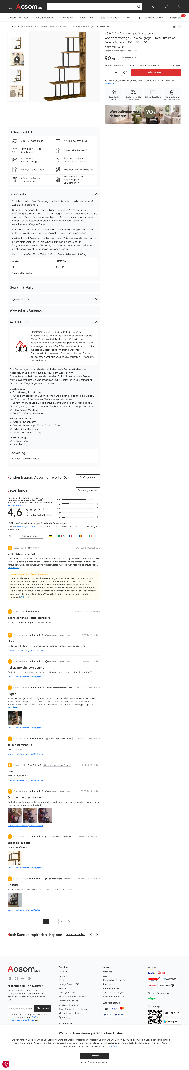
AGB (34, 1017)
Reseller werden (111, 988)
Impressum (108, 984)
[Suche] (138, 6)
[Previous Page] (38, 921)
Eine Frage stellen (88, 477)
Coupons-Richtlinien (69, 1005)
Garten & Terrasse (18, 17)
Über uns (107, 971)
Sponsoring (64, 1017)
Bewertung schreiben (88, 490)
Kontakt (63, 980)
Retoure (63, 976)
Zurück (13, 26)
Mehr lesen (25, 597)
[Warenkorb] (179, 6)
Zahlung (63, 971)
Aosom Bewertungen (113, 992)
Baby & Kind (87, 17)
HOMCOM (61, 261)
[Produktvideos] (17, 59)
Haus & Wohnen (44, 17)
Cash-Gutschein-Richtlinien (73, 1009)
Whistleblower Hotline (114, 996)
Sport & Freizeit (110, 17)
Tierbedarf (67, 17)
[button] (54, 194)
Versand (63, 988)
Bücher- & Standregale (83, 26)
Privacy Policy (111, 1046)
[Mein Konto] (166, 6)
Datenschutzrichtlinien (23, 1020)
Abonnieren (43, 1008)
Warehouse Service (68, 1001)
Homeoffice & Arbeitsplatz (54, 26)
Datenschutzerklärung (114, 980)
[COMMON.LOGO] (28, 6)
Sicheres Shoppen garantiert (73, 996)
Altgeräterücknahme (69, 1013)
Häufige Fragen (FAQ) (70, 984)
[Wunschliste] (153, 6)
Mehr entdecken (75, 934)
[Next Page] (69, 921)
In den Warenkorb (156, 72)
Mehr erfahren (15, 505)
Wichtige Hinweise (68, 992)
